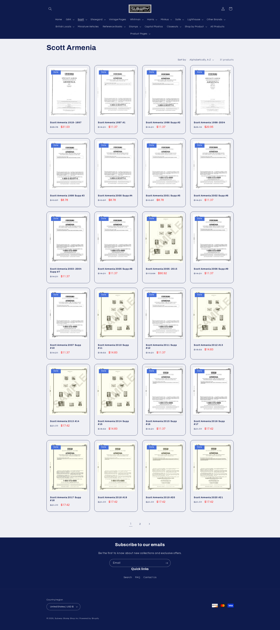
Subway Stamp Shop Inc (67, 618)
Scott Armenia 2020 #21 (208, 497)
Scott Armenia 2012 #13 (208, 345)
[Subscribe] (166, 563)
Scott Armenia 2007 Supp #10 (65, 346)
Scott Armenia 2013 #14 (64, 421)
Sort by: (182, 60)
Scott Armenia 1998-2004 (209, 122)
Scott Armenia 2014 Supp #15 (113, 422)
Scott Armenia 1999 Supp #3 (67, 195)
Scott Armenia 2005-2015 (161, 269)
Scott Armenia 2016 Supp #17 (209, 422)
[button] (50, 8)
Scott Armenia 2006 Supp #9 (211, 269)
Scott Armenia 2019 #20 (160, 497)
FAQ (137, 577)
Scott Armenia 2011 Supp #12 (161, 346)
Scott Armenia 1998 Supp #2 (163, 122)
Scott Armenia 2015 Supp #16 (161, 422)
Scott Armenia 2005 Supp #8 (115, 269)
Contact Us (149, 577)
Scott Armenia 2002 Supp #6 (211, 195)
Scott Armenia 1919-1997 (66, 122)
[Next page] (149, 524)
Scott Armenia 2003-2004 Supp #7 (66, 270)
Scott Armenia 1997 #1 (112, 122)
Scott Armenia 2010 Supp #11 (113, 346)
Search (128, 577)
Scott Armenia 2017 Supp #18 (65, 499)
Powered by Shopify (89, 618)
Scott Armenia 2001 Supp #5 (163, 195)
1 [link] (131, 523)
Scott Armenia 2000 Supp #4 (115, 195)
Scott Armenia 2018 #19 (112, 497)
